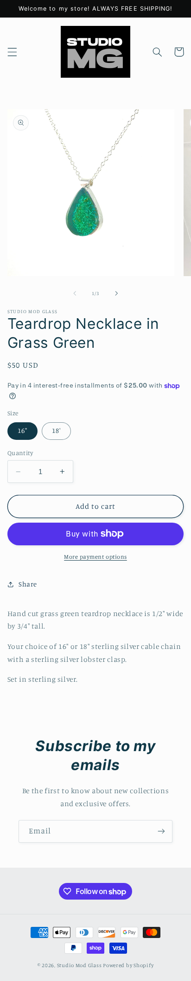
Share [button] (28, 584)
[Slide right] (116, 294)
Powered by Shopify (128, 965)
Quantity (20, 453)
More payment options (95, 556)
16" (22, 430)
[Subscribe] (161, 831)
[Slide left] (74, 294)
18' (56, 430)
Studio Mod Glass (79, 965)
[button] (12, 51)
